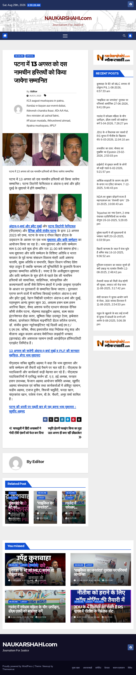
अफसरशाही (87, 668)
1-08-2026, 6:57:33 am (22, 580)
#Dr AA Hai (61, 110)
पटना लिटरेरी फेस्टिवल (61, 226)
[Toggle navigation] (65, 36)
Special (30, 56)
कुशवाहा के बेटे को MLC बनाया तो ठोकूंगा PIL (31, 572)
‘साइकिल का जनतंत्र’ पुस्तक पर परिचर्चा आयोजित (100, 572)
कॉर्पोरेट (98, 668)
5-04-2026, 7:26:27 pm (22, 617)
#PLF (53, 125)
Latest (12, 493)
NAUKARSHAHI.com (68, 18)
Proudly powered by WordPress (17, 666)
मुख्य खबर (76, 668)
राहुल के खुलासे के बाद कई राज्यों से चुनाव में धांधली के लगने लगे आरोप (112, 317)
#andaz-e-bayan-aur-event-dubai (46, 105)
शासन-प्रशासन (119, 668)
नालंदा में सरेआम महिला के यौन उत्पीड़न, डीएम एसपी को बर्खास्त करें (112, 120)
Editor (33, 91)
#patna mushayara (37, 125)
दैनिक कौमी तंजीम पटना (42, 231)
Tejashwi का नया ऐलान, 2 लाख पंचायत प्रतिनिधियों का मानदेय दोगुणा (113, 216)
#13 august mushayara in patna (45, 100)
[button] (124, 35)
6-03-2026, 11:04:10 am (88, 617)
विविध (130, 668)
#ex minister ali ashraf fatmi (43, 115)
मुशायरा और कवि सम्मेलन (62, 240)
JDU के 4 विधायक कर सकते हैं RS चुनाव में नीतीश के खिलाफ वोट (112, 136)
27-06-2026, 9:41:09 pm (89, 580)
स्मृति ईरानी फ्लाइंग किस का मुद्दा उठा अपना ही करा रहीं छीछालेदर (64, 431)
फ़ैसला (107, 668)
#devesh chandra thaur (40, 110)
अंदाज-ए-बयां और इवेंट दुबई (25, 226)
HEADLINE (19, 56)
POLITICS (13, 498)
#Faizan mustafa (36, 120)
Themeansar (8, 669)
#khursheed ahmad (58, 120)
